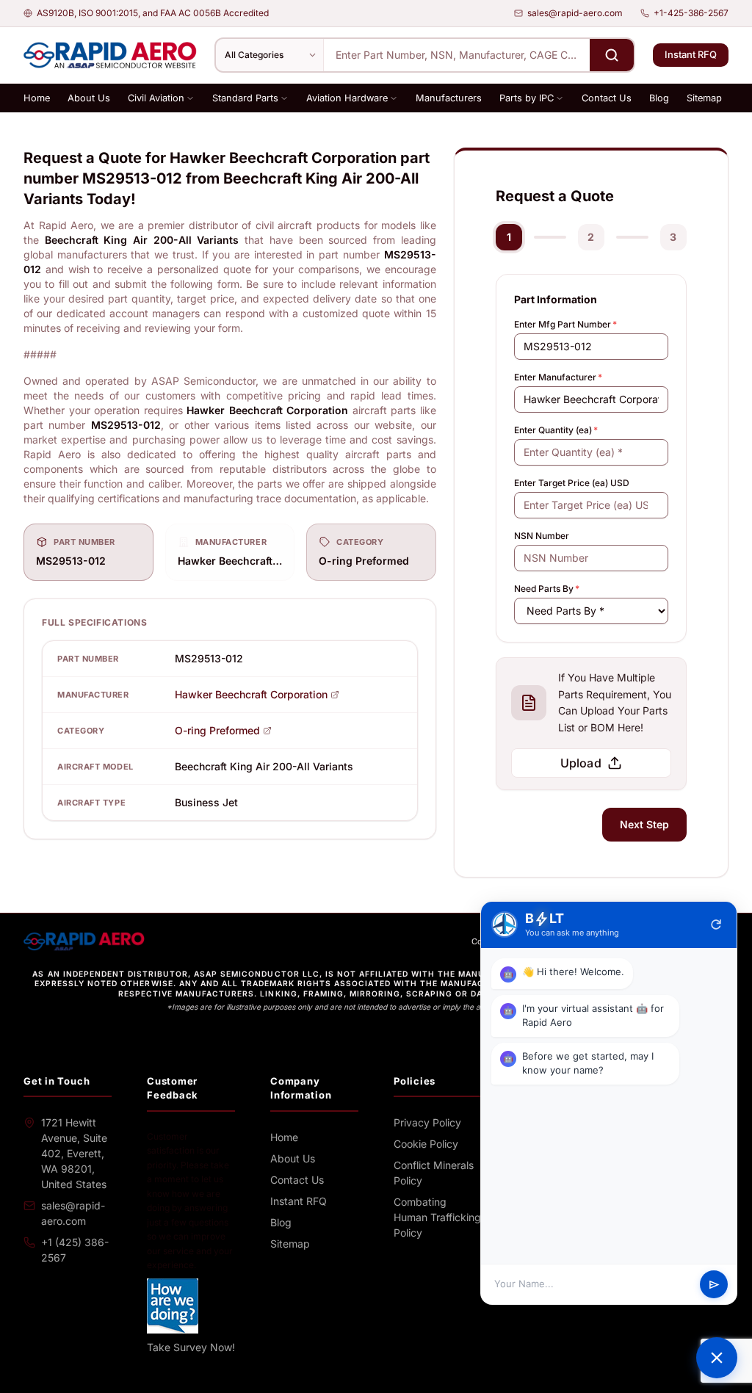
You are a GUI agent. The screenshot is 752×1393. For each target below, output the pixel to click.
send (714, 1284)
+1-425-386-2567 (691, 12)
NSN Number (541, 535)
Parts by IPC (526, 98)
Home (37, 98)
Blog (659, 98)
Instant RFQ (691, 54)
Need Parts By (546, 588)
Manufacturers (449, 98)
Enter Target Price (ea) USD (571, 482)
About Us (89, 98)
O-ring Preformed (217, 730)
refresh (716, 924)
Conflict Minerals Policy (434, 1173)
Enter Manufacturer (558, 377)
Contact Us (607, 98)
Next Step (644, 824)
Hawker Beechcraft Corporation (251, 694)
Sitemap (704, 98)
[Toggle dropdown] (190, 98)
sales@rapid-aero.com (575, 12)
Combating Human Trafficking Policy (437, 1217)
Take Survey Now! (191, 1347)
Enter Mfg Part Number (565, 324)
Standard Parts (245, 98)
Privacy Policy (427, 1122)
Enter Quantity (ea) (556, 429)
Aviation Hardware (347, 98)
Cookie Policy (426, 1143)
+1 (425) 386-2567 (75, 1250)
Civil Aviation (156, 98)
